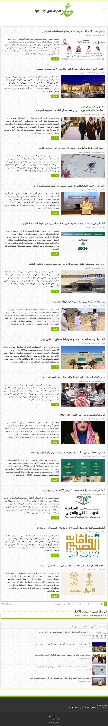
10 (80, 604)
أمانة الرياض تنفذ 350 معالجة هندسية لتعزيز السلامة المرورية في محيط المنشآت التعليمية (63, 223)
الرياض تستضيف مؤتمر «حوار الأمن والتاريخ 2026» (81, 415)
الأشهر (93, 626)
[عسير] (54, 9)
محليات (87, 227)
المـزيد (54, 59)
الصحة (87, 268)
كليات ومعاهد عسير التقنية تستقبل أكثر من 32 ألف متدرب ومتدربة (74, 490)
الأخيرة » (57, 604)
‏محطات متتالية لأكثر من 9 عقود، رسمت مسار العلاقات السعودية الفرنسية (63, 655)
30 (69, 604)
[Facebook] (56, 719)
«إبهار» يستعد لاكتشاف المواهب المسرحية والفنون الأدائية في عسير (73, 31)
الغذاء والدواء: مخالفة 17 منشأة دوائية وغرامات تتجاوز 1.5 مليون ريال (73, 339)
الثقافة (87, 35)
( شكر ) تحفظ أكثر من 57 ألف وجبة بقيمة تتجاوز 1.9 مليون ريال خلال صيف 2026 (68, 452)
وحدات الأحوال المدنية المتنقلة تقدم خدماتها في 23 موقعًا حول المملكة (72, 565)
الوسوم (74, 626)
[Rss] (59, 719)
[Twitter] (53, 719)
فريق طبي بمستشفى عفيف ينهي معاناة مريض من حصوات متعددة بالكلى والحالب (67, 264)
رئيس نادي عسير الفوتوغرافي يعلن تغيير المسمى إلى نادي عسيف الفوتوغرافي (68, 186)
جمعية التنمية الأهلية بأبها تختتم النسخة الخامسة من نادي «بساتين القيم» (72, 148)
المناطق (86, 306)
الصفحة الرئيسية (84, 73)
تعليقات (84, 626)
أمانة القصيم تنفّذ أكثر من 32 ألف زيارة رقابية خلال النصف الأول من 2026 (71, 528)
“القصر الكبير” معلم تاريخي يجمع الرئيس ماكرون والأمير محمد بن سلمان (71, 69)
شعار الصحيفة (54, 722)
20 (75, 604)
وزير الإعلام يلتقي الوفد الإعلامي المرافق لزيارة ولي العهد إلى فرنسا (73, 377)
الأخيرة (102, 626)
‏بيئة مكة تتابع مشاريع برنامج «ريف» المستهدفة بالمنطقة (79, 301)
